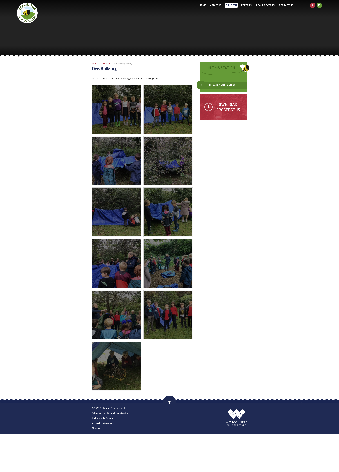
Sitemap (96, 428)
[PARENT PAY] (312, 5)
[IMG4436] (116, 315)
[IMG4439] (116, 212)
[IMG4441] (168, 161)
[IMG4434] (168, 263)
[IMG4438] (168, 212)
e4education (123, 413)
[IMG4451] (168, 315)
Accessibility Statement (103, 423)
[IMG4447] (168, 109)
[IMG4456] (116, 366)
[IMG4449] (116, 109)
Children (106, 63)
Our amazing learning (123, 63)
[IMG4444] (116, 161)
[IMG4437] (116, 263)
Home (95, 63)
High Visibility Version (102, 418)
